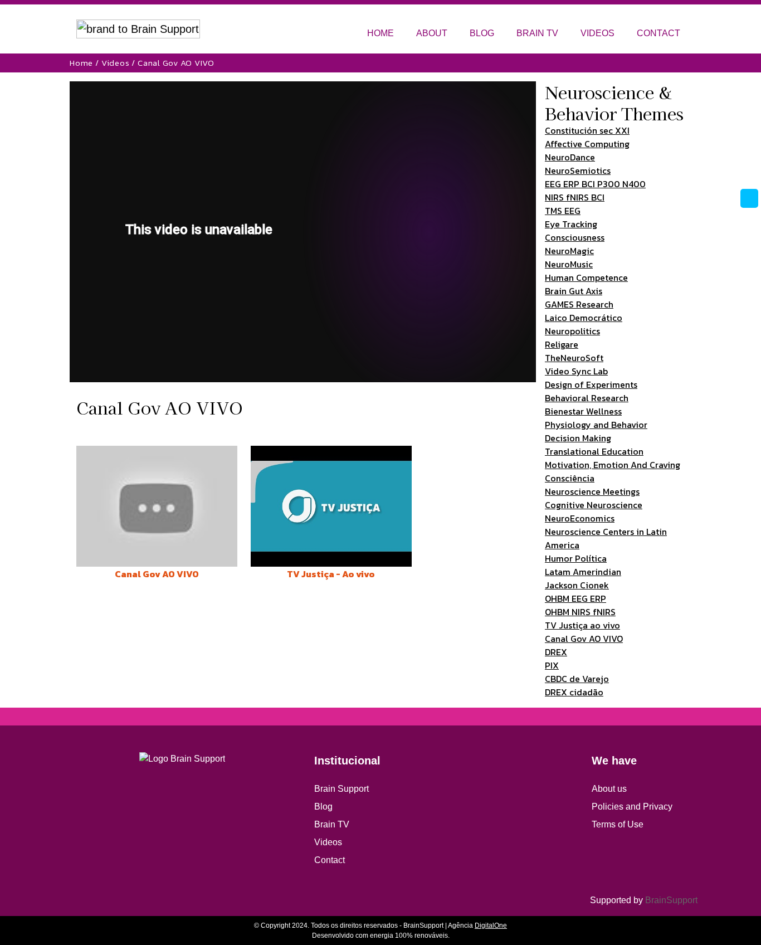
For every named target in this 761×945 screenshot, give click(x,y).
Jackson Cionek (577, 585)
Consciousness (574, 237)
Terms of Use (617, 824)
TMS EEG (562, 210)
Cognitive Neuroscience (593, 505)
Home (81, 62)
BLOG (482, 33)
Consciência (569, 478)
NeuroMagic (569, 250)
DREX (556, 652)
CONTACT (658, 33)
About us (609, 788)
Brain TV (331, 824)
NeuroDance (570, 157)
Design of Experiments (591, 384)
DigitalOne (491, 925)
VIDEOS (597, 33)
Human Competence (586, 277)
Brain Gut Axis (573, 291)
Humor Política (576, 558)
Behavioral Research (586, 398)
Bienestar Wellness (583, 411)
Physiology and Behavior (596, 424)
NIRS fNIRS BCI (574, 197)
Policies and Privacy (632, 806)
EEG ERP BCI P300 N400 (595, 184)
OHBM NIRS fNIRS (580, 611)
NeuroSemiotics (578, 170)
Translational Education (594, 451)
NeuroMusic (569, 264)
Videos (115, 62)
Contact (329, 860)
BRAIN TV (537, 33)
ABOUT (431, 33)
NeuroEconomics (579, 518)
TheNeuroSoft (574, 357)
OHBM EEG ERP (575, 598)
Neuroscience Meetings (592, 491)
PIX (552, 665)
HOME (380, 33)
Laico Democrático (583, 317)
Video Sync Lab (576, 371)
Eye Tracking (571, 224)
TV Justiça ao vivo (582, 625)
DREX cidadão (574, 692)
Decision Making (578, 438)
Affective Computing (587, 143)
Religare (561, 344)
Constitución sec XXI (587, 130)
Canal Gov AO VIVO (584, 638)
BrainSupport (671, 900)
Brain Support (341, 788)
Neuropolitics (572, 331)
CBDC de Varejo (577, 678)
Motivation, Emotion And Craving (612, 464)
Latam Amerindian (583, 571)
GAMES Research (579, 304)
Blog (323, 806)
